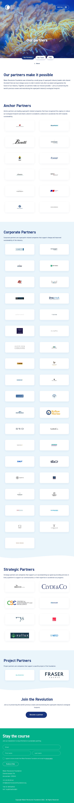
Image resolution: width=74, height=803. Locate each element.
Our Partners (28, 57)
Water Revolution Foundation (31, 800)
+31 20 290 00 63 (8, 780)
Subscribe (10, 764)
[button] (62, 7)
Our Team (40, 57)
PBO (50, 57)
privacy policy (49, 758)
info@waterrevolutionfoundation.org (14, 783)
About (38, 63)
